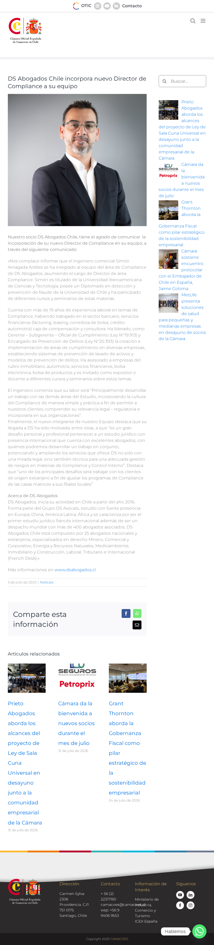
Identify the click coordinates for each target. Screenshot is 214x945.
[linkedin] (190, 895)
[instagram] (190, 905)
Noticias (46, 582)
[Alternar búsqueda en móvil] (192, 20)
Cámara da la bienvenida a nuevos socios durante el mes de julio (76, 723)
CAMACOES (119, 939)
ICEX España (146, 921)
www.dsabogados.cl (75, 569)
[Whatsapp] (199, 931)
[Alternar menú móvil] (203, 20)
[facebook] (180, 905)
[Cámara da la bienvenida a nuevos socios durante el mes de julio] (77, 666)
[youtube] (180, 895)
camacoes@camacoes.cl (123, 904)
